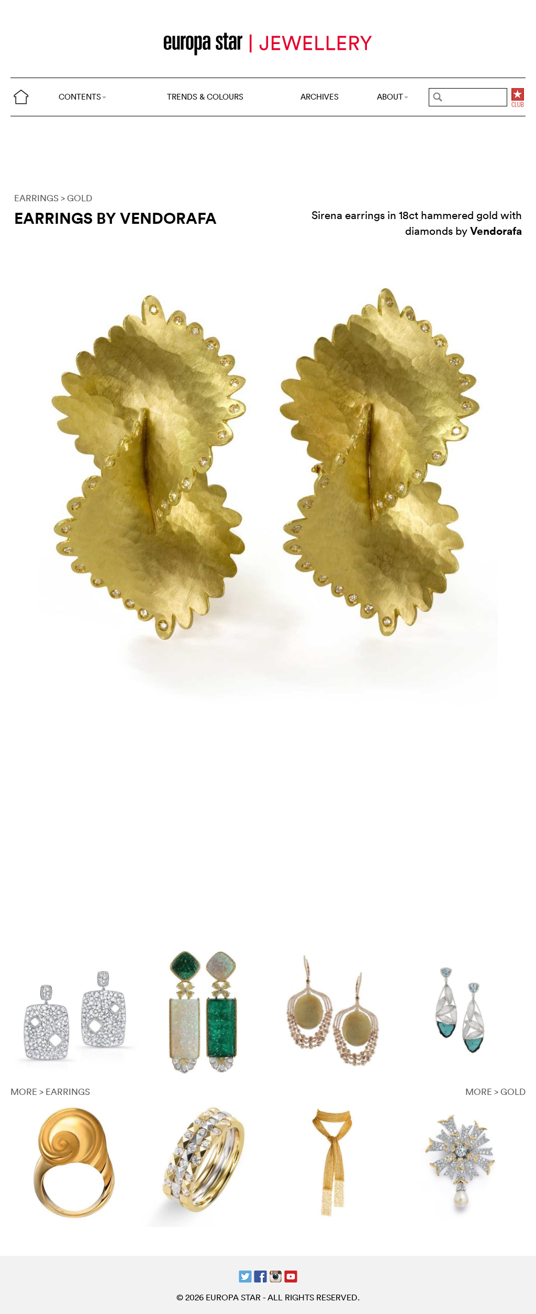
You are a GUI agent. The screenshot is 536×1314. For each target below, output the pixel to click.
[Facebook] (260, 1275)
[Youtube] (290, 1275)
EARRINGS (36, 197)
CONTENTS (80, 97)
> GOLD (76, 197)
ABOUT (390, 97)
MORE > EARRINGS (50, 1091)
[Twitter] (245, 1275)
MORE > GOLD (495, 1091)
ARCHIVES (319, 97)
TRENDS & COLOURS (205, 97)
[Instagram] (275, 1275)
